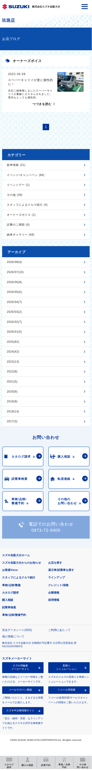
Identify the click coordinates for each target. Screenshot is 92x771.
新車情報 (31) (16, 165)
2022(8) (12, 371)
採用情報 (53, 599)
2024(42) (13, 351)
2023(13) (13, 361)
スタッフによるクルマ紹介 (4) (27, 204)
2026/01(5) (14, 331)
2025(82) (13, 341)
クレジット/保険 (58, 585)
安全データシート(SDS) (17, 630)
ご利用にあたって (59, 630)
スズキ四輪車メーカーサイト (20, 667)
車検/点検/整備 (11, 585)
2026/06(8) (14, 282)
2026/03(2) (14, 311)
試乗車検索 (9, 607)
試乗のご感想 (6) (18, 224)
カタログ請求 (10, 592)
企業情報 (53, 592)
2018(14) (13, 411)
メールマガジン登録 (20, 689)
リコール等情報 (66, 689)
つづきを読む (42, 104)
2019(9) (12, 401)
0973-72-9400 (45, 530)
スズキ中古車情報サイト (20, 710)
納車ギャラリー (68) (20, 234)
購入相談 (7, 599)
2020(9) (12, 391)
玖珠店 (8, 20)
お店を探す (55, 562)
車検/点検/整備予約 (14, 614)
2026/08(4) (14, 262)
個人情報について (13, 636)
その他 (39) (14, 194)
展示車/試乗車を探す (61, 570)
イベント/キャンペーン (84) (25, 175)
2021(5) (12, 381)
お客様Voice (10, 570)
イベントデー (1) (18, 184)
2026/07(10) (15, 272)
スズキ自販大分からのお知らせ (21, 562)
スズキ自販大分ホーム (16, 555)
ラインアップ (56, 577)
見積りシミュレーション (66, 667)
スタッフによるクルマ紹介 (18, 577)
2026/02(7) (14, 321)
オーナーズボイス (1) (21, 214)
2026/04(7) (14, 302)
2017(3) (12, 421)
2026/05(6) (14, 292)
